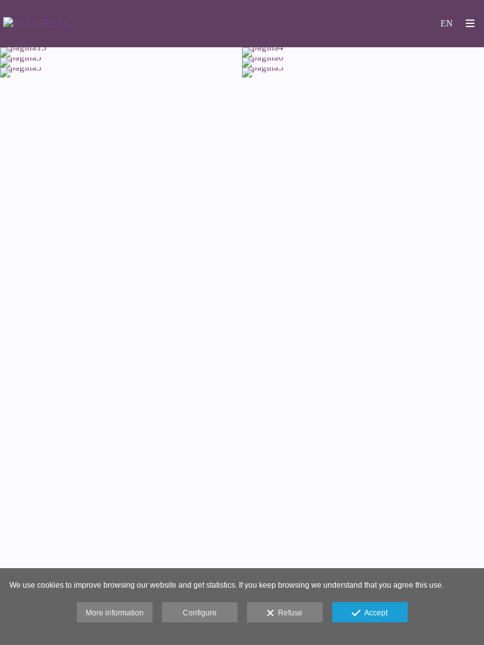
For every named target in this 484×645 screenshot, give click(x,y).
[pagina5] (363, 72)
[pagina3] (121, 62)
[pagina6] (363, 62)
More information (115, 612)
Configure (200, 612)
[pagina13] (121, 52)
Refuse (288, 612)
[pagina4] (363, 52)
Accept (374, 612)
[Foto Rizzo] (36, 23)
